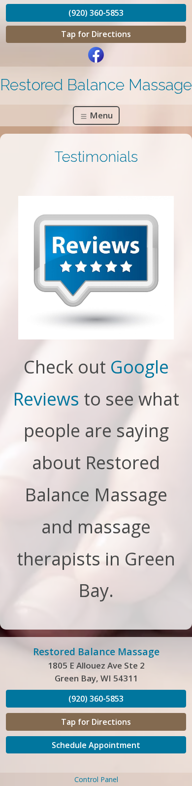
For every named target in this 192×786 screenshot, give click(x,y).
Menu (100, 115)
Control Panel (96, 779)
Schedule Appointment (96, 745)
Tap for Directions (96, 34)
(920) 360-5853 (96, 12)
